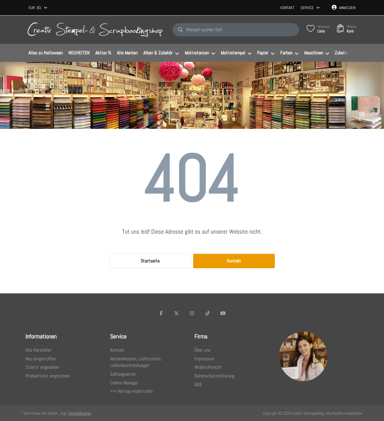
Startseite (150, 261)
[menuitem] (45, 53)
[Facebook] (161, 313)
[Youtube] (223, 313)
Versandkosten (79, 413)
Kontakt (287, 7)
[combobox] (38, 8)
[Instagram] (192, 313)
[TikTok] (207, 313)
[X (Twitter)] (176, 313)
